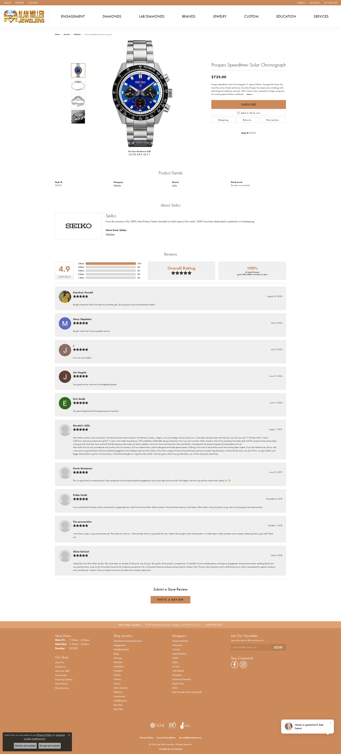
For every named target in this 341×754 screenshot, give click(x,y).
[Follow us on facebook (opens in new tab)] (234, 664)
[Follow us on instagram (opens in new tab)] (243, 664)
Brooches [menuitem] (118, 704)
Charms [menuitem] (117, 679)
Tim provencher (82, 522)
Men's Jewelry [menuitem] (121, 687)
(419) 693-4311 (139, 154)
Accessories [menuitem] (119, 696)
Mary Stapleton (82, 319)
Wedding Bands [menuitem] (121, 649)
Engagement (73, 16)
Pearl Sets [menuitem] (118, 709)
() (139, 263)
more (249, 94)
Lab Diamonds (151, 16)
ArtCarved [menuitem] (177, 645)
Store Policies (61, 683)
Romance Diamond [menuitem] (181, 679)
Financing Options (64, 679)
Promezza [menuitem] (177, 675)
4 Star (81, 267)
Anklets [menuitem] (117, 675)
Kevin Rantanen (82, 468)
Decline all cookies (25, 745)
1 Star (81, 277)
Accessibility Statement (190, 737)
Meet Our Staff (62, 670)
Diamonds (111, 16)
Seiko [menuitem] (175, 687)
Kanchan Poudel (83, 292)
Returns (247, 120)
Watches (77, 34)
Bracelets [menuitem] (118, 662)
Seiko (174, 185)
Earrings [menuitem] (117, 657)
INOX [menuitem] (175, 657)
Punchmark (176, 749)
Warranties (272, 120)
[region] (140, 93)
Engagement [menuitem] (120, 645)
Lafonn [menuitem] (175, 662)
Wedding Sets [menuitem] (120, 700)
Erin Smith (79, 399)
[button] (301, 2)
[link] (7, 2)
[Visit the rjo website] (172, 725)
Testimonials (61, 675)
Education (286, 16)
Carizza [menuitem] (176, 649)
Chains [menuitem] (117, 683)
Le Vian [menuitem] (175, 666)
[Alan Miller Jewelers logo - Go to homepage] (25, 16)
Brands (188, 16)
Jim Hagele (79, 372)
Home (57, 34)
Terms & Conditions (166, 737)
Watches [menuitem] (118, 692)
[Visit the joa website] (185, 725)
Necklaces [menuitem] (119, 666)
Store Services (62, 687)
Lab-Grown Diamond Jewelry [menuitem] (128, 640)
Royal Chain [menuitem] (178, 683)
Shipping (223, 120)
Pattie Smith (80, 495)
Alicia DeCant (81, 551)
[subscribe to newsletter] (278, 647)
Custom (251, 16)
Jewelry (219, 16)
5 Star (81, 263)
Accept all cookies (50, 745)
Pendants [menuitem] (118, 670)
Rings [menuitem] (116, 653)
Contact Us (60, 666)
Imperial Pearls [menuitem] (179, 653)
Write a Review (170, 600)
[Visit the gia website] (157, 725)
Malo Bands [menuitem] (178, 670)
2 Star (81, 274)
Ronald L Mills (81, 425)
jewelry (67, 34)
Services (321, 16)
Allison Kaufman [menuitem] (180, 640)
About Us (59, 662)
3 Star (81, 270)
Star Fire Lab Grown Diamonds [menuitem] (187, 692)
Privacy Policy (146, 737)
